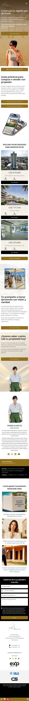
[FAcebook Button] (10, 658)
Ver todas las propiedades (14, 258)
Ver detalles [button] (14, 182)
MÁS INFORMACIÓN (14, 359)
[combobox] (2, 591)
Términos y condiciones (16, 685)
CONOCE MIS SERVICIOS (14, 327)
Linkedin (19, 684)
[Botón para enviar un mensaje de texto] (4, 699)
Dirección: (4, 468)
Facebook (10, 684)
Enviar (14, 617)
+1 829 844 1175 (15, 645)
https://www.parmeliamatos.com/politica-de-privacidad (17, 613)
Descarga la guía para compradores (14, 101)
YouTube (24, 684)
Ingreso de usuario (17, 686)
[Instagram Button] (12, 454)
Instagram (15, 684)
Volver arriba (5, 684)
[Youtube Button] (19, 454)
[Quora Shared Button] (7, 699)
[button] (27, 699)
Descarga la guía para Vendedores (14, 106)
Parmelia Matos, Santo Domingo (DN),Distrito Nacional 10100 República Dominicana (14, 637)
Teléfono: (4, 475)
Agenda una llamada (14, 33)
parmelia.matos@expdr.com (14, 652)
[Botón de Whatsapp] (1, 699)
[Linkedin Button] (15, 454)
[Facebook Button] (9, 454)
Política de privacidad (7, 685)
